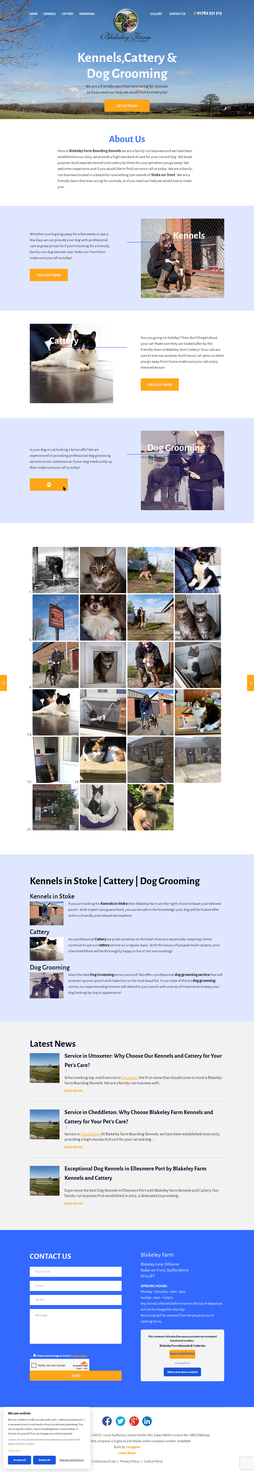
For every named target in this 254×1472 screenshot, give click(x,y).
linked (147, 1421)
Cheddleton (90, 1134)
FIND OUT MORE (49, 275)
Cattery (67, 14)
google (134, 1421)
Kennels (49, 14)
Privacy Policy (78, 1355)
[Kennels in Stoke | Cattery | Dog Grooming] (125, 25)
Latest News (127, 1453)
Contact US (177, 14)
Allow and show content (182, 1372)
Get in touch (127, 105)
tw (120, 1421)
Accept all (19, 1460)
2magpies (133, 1447)
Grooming (87, 14)
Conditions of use (103, 1461)
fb (107, 1421)
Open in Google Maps (182, 1353)
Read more (73, 1090)
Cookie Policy (153, 1461)
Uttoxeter (129, 1078)
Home (33, 14)
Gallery (156, 14)
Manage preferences (72, 1460)
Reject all (44, 1460)
